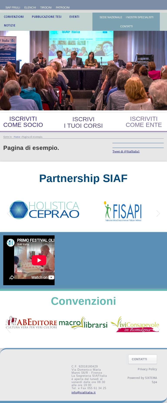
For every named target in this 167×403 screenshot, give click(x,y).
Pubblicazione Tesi (47, 17)
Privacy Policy (147, 369)
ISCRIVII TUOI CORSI (83, 122)
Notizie (9, 25)
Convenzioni (14, 17)
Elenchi (30, 7)
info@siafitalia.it (84, 392)
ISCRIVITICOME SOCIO (23, 121)
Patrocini (63, 7)
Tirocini (46, 7)
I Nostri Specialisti (139, 17)
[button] (3, 69)
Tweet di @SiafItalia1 (126, 151)
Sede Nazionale (111, 17)
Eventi (74, 17)
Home (17, 136)
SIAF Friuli (12, 7)
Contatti (126, 26)
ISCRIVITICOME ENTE (144, 121)
